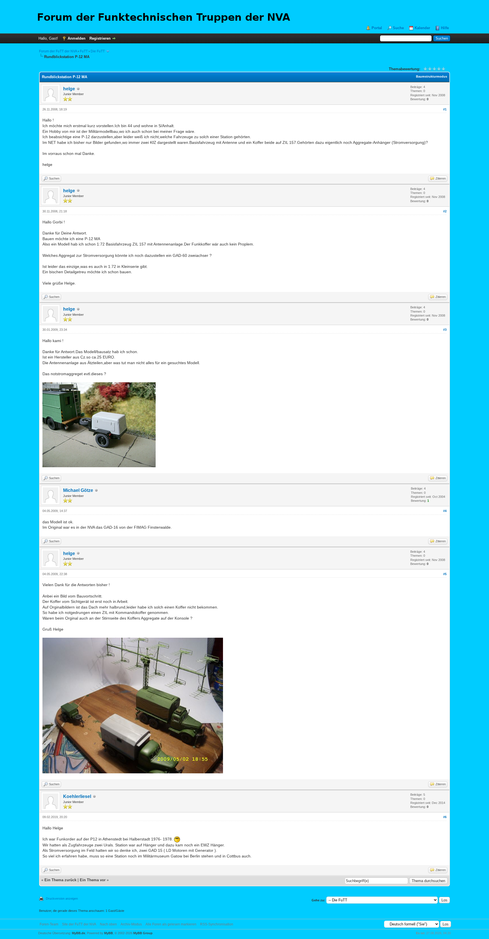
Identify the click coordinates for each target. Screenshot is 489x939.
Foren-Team (49, 924)
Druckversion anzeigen (62, 898)
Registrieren (100, 38)
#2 (445, 211)
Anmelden (76, 38)
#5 (445, 574)
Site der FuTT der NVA (79, 924)
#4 (445, 511)
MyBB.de (78, 933)
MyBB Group (143, 933)
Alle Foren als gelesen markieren (170, 924)
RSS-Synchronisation (216, 924)
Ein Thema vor (93, 880)
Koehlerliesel (77, 796)
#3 (445, 329)
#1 (445, 109)
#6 (445, 817)
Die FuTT (98, 51)
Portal (377, 28)
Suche (398, 28)
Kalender (422, 28)
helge (69, 88)
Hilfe (445, 28)
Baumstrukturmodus (431, 76)
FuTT (84, 51)
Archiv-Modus (131, 924)
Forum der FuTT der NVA (58, 51)
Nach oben (108, 924)
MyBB (108, 933)
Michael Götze (78, 490)
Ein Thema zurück (60, 880)
